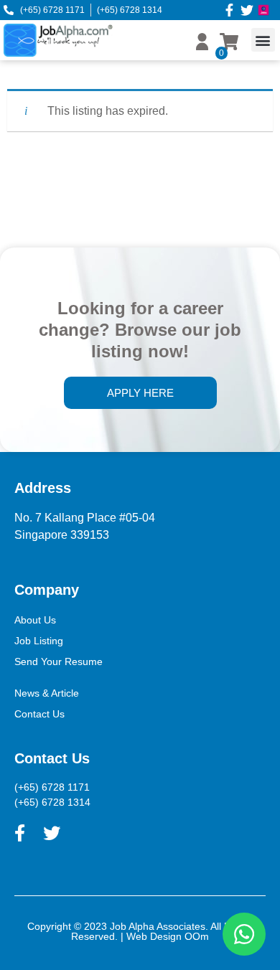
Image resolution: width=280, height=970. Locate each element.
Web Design (154, 936)
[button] (263, 40)
